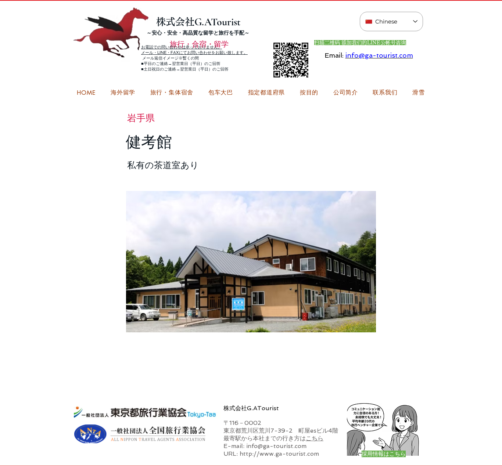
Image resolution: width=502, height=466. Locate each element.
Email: (334, 55)
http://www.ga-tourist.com (279, 453)
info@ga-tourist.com (379, 55)
